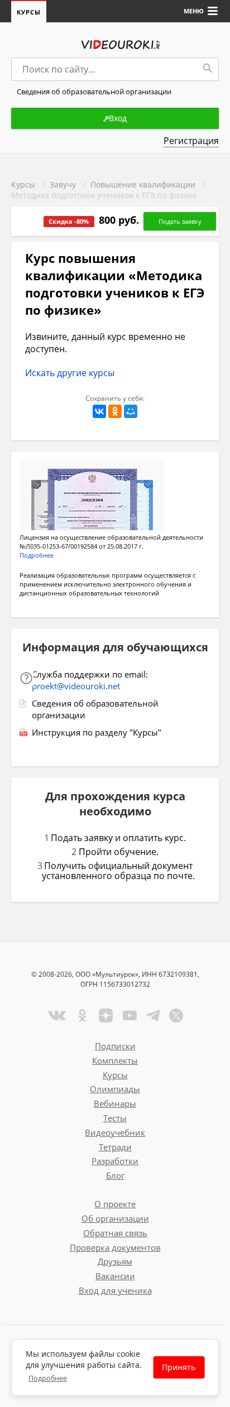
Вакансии (115, 1275)
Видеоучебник (115, 1132)
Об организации (115, 1218)
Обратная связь (115, 1232)
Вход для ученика (115, 1290)
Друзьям (115, 1261)
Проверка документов (115, 1247)
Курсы (29, 12)
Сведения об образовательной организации (95, 709)
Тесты (115, 1117)
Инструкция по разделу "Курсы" (96, 732)
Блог (115, 1175)
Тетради (115, 1147)
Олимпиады (115, 1088)
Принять (178, 1367)
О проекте (115, 1203)
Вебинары (115, 1103)
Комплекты (115, 1060)
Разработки (115, 1160)
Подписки (115, 1045)
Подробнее (47, 1378)
